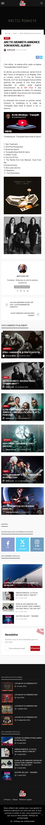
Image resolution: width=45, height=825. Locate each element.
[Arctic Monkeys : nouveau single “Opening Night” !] (22, 376)
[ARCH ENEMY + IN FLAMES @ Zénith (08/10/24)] (22, 438)
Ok (11, 821)
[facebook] (20, 291)
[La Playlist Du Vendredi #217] (7, 686)
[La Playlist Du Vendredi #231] (7, 720)
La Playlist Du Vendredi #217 (26, 683)
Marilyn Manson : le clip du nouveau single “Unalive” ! (27, 594)
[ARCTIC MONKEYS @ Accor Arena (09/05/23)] (22, 501)
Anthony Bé (11, 50)
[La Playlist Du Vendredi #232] (7, 709)
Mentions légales (25, 799)
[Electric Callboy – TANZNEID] (8, 619)
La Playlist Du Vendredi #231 (26, 717)
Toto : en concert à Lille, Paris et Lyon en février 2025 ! (21, 476)
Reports (7, 349)
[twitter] (24, 291)
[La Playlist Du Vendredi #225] (7, 698)
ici (23, 96)
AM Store (28, 88)
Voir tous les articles (22, 286)
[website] (17, 291)
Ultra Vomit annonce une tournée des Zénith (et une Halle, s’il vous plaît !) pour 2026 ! (21, 412)
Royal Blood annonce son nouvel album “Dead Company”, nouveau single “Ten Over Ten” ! (28, 606)
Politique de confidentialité (24, 821)
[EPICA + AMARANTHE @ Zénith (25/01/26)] (22, 344)
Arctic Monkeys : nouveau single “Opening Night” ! (18, 382)
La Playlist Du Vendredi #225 (26, 695)
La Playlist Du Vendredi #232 (26, 706)
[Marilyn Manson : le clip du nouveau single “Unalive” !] (8, 596)
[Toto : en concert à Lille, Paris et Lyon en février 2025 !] (22, 469)
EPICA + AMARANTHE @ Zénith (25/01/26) (21, 352)
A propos (7, 799)
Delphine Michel (11, 512)
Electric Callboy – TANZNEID (27, 616)
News (7, 38)
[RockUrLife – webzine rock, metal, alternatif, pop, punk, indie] (22, 793)
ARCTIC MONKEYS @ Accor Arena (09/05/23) (18, 507)
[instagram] (27, 291)
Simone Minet (11, 356)
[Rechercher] (42, 3)
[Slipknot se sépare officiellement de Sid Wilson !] (22, 576)
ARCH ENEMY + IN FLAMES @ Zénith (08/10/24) (18, 444)
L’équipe (15, 799)
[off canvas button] (2, 3)
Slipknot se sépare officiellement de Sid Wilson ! (21, 584)
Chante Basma (11, 450)
